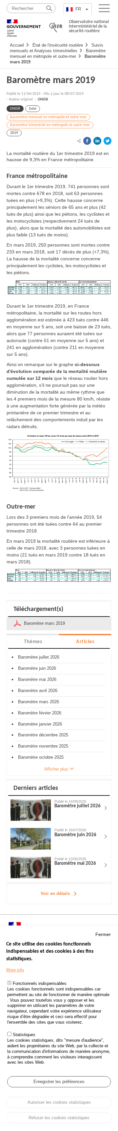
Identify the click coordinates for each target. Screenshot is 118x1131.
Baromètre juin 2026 (37, 668)
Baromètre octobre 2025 (41, 757)
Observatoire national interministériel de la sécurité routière (89, 26)
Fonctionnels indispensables (40, 983)
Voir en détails (55, 893)
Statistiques (24, 1034)
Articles (85, 641)
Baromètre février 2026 (39, 712)
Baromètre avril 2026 (37, 690)
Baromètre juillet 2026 (38, 657)
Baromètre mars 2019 (51, 81)
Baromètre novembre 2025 (43, 746)
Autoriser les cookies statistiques (59, 1102)
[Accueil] (24, 25)
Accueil (17, 45)
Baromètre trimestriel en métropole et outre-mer (50, 125)
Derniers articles (35, 788)
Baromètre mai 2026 (37, 679)
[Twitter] (107, 141)
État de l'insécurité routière (57, 45)
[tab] (33, 641)
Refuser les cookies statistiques (59, 1117)
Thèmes (33, 641)
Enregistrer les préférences (59, 1081)
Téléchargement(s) (38, 609)
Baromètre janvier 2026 (40, 724)
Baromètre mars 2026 (38, 701)
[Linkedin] (97, 141)
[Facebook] (87, 141)
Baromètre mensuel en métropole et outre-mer (48, 117)
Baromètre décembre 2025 (43, 734)
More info (15, 970)
